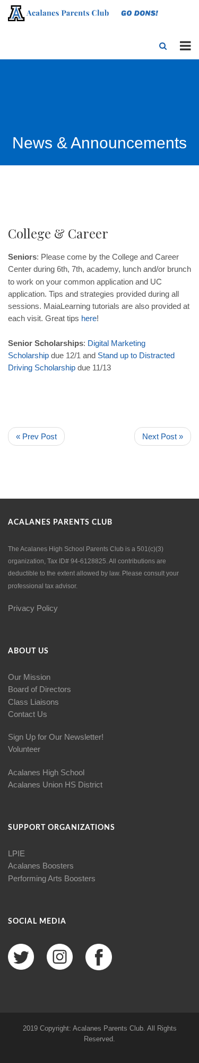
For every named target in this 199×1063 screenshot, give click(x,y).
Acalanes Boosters (41, 865)
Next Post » (162, 436)
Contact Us (27, 714)
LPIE (16, 853)
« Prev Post (36, 436)
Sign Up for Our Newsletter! (55, 736)
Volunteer (24, 749)
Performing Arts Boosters (52, 878)
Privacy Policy (33, 608)
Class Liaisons (33, 701)
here (89, 318)
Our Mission (29, 676)
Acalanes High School (46, 772)
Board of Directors (39, 689)
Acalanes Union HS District (55, 784)
